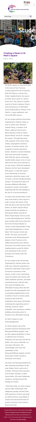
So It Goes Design (21, 419)
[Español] (28, 2)
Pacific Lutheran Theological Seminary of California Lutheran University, (18, 412)
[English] (25, 2)
